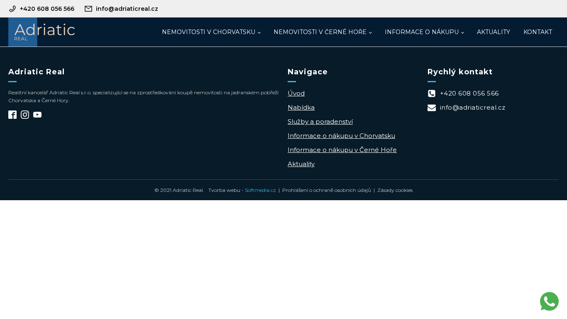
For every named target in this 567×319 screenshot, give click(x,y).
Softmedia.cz (260, 190)
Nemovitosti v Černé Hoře (320, 32)
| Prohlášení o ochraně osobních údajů (323, 190)
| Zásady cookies (392, 190)
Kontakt (537, 32)
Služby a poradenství (320, 121)
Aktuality (493, 32)
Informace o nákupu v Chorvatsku (341, 136)
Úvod (296, 93)
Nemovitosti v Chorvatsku (208, 32)
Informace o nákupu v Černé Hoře (342, 150)
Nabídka (301, 107)
